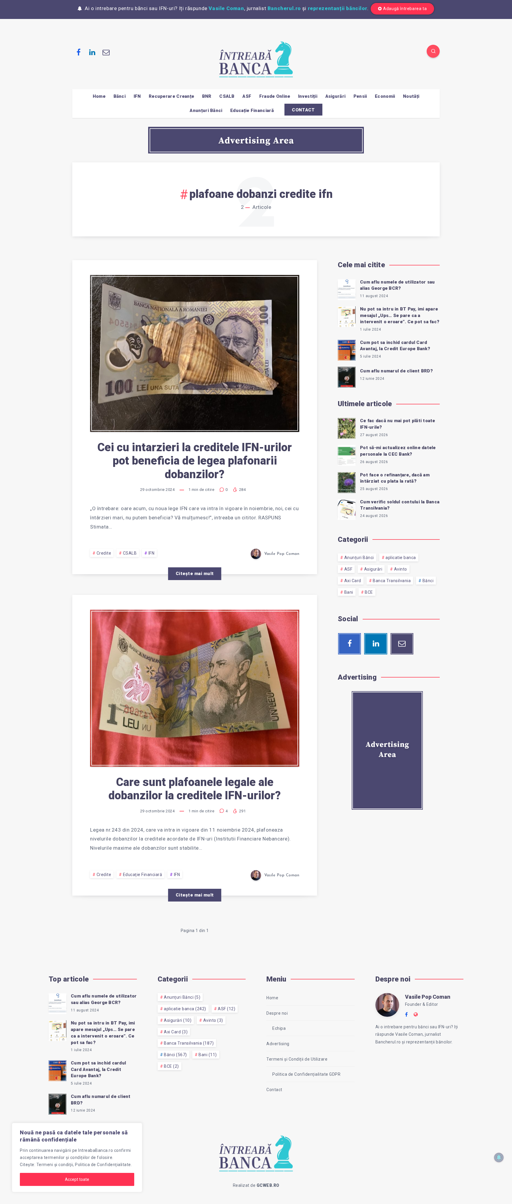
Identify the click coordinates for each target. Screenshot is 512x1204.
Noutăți (411, 96)
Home (99, 96)
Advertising (277, 1043)
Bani (348, 592)
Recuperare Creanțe (171, 96)
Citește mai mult (195, 573)
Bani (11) (208, 1054)
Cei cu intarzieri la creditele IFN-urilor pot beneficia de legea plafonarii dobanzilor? (194, 461)
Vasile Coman (226, 8)
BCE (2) (171, 1066)
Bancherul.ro (284, 8)
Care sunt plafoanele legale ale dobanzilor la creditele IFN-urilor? (194, 789)
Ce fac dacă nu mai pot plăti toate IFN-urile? (397, 424)
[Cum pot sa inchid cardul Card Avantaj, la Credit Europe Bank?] (347, 349)
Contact (274, 1089)
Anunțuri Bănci (206, 110)
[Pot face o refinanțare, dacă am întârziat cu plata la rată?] (347, 481)
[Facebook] (78, 52)
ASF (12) (226, 1008)
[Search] (433, 51)
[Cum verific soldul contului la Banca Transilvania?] (347, 508)
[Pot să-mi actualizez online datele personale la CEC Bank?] (347, 454)
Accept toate (77, 1179)
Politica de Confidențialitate (103, 1164)
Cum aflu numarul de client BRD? (396, 371)
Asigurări (335, 96)
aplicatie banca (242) (185, 1008)
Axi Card (352, 580)
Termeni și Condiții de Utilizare (296, 1059)
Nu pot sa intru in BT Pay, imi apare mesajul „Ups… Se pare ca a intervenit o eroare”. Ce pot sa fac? (399, 315)
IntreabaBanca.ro (95, 1150)
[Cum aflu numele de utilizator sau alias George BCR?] (347, 288)
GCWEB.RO (268, 1185)
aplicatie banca (400, 557)
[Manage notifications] (499, 1157)
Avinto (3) (213, 1020)
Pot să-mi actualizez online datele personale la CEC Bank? (398, 451)
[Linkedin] (92, 52)
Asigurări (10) (177, 1020)
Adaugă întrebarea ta (405, 8)
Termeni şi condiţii (54, 1164)
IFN (137, 96)
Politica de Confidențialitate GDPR (306, 1074)
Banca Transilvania (392, 580)
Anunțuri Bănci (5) (182, 997)
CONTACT (303, 110)
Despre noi (277, 1013)
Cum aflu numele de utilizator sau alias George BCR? (397, 285)
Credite (104, 553)
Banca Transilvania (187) (189, 1043)
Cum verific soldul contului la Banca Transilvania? (399, 505)
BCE (369, 592)
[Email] (106, 52)
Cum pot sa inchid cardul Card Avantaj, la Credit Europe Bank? (395, 346)
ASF (246, 96)
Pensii (360, 96)
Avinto (400, 569)
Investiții (307, 96)
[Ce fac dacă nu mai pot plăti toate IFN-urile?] (347, 427)
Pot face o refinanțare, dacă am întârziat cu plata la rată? (395, 478)
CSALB (227, 96)
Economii (385, 96)
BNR (207, 96)
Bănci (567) (175, 1054)
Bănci (119, 96)
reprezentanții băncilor (337, 8)
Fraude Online (274, 96)
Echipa (279, 1028)
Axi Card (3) (176, 1032)
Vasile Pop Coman (427, 997)
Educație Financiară (252, 110)
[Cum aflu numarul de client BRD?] (347, 376)
